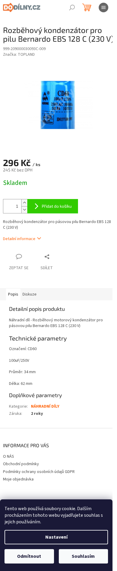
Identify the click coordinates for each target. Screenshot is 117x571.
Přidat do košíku (57, 206)
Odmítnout (29, 556)
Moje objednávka (18, 479)
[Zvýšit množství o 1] (24, 202)
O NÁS (8, 456)
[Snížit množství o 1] (24, 209)
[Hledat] (72, 7)
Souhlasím (83, 556)
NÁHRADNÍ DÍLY (45, 406)
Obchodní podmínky (21, 464)
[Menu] (104, 7)
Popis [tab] (13, 294)
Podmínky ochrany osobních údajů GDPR (39, 472)
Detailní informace (19, 239)
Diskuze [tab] (29, 294)
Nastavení (56, 537)
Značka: (19, 55)
